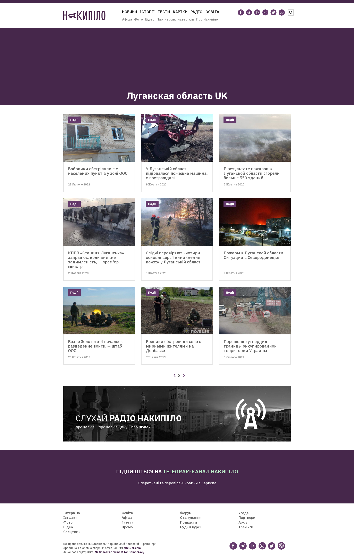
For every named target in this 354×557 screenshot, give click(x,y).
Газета (127, 522)
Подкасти (188, 522)
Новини (129, 11)
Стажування (190, 517)
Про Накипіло (207, 19)
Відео (149, 19)
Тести (164, 11)
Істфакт (70, 517)
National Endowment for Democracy (119, 552)
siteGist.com (132, 548)
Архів (242, 522)
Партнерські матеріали (175, 19)
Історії (147, 11)
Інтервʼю (71, 513)
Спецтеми (72, 532)
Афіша (127, 19)
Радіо (196, 11)
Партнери (246, 517)
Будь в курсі (190, 527)
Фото (138, 19)
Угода (243, 513)
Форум (186, 513)
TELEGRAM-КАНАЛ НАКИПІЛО (200, 471)
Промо (127, 527)
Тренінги (245, 527)
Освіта (212, 11)
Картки (180, 11)
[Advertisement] (177, 56)
